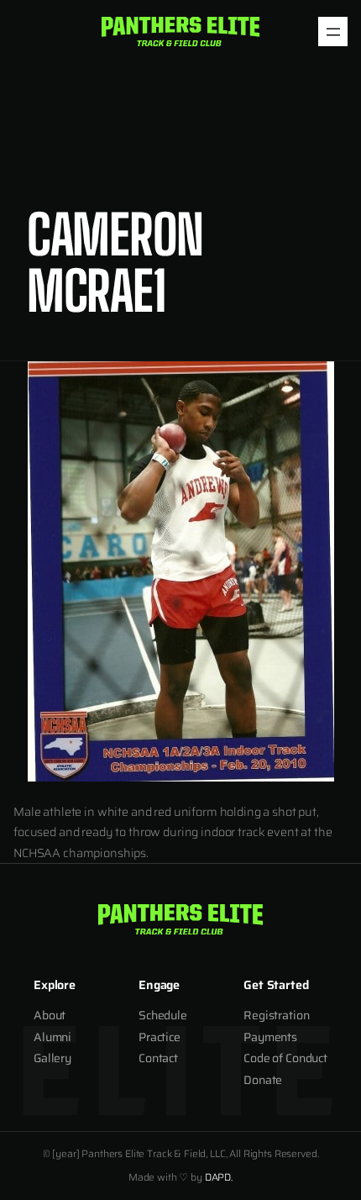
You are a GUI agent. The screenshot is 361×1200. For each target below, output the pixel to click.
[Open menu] (333, 31)
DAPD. (219, 1177)
